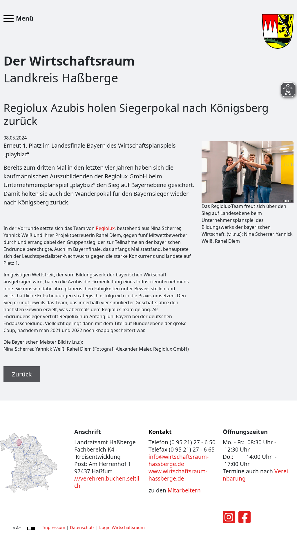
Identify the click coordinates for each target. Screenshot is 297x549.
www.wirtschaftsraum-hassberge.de (177, 474)
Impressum (53, 527)
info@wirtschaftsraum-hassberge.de (178, 460)
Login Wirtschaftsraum (122, 527)
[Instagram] (229, 520)
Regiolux (105, 228)
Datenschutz (82, 527)
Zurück (22, 374)
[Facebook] (244, 520)
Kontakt (160, 432)
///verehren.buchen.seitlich (106, 482)
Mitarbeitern (184, 490)
